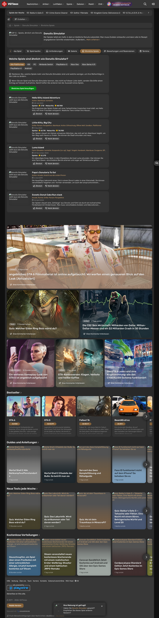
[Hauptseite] (10, 4)
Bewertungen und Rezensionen (120, 51)
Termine (145, 51)
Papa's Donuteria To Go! (44, 172)
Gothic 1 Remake (81, 13)
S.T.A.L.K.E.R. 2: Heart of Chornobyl (141, 13)
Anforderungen (56, 51)
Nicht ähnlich (53, 114)
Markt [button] (91, 4)
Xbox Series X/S (88, 64)
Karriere (36, 581)
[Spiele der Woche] (148, 13)
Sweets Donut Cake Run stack (47, 195)
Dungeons (98, 150)
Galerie (74, 51)
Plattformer (97, 125)
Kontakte (43, 581)
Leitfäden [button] (57, 4)
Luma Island (38, 147)
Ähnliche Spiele (47, 25)
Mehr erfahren (92, 40)
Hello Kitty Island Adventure (46, 97)
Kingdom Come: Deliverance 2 (107, 13)
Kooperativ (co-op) (59, 150)
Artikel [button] (46, 4)
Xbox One (75, 64)
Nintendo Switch (46, 64)
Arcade (40, 175)
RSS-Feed (69, 581)
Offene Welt (80, 125)
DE (77, 581)
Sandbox (89, 125)
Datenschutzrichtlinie (56, 581)
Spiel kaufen (35, 51)
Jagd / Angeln (72, 150)
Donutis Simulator (30, 25)
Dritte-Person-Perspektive (42, 125)
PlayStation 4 (15, 68)
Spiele (16, 25)
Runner (40, 198)
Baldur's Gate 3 (36, 13)
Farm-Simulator (38, 150)
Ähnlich (39, 114)
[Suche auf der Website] (145, 4)
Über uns (22, 581)
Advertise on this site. (16, 594)
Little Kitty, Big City (41, 122)
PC (35, 64)
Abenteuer (41, 101)
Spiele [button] (69, 4)
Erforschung (71, 125)
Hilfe (8, 581)
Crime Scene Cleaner (58, 13)
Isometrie (49, 101)
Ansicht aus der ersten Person (55, 175)
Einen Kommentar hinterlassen (24, 285)
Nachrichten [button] (32, 4)
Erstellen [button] (21, 19)
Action (34, 101)
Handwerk (81, 150)
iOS (28, 64)
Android (28, 68)
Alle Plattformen (17, 64)
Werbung (15, 581)
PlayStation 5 (61, 64)
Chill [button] (100, 4)
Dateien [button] (80, 4)
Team (29, 581)
